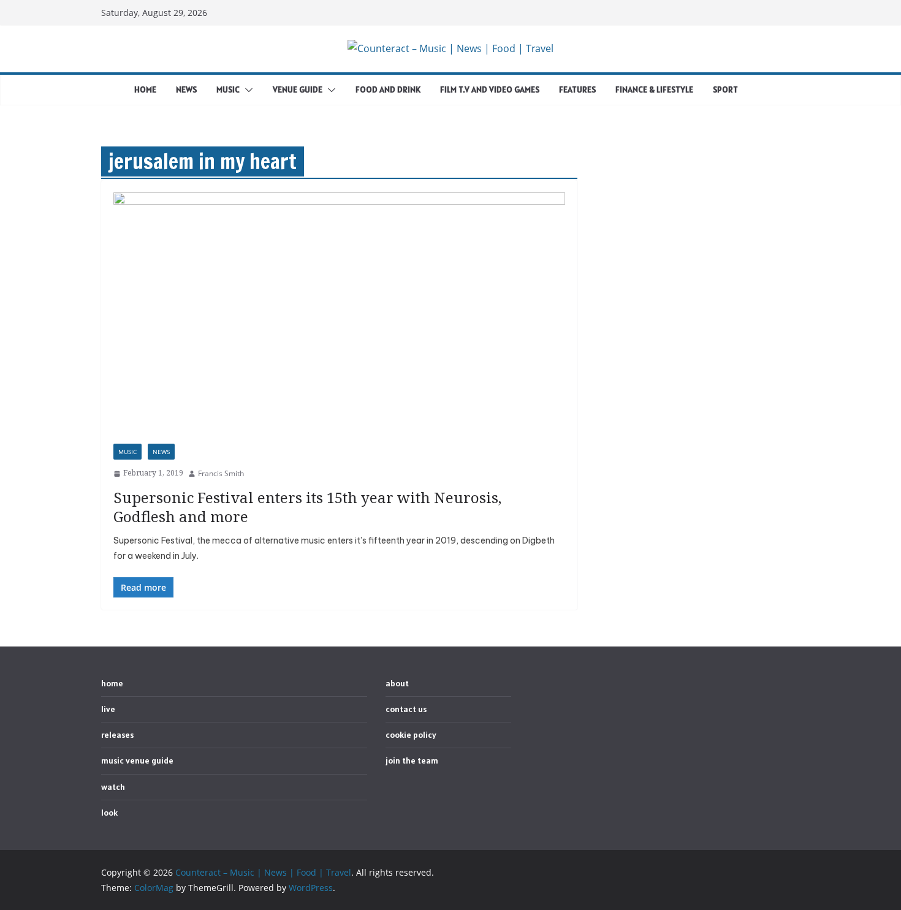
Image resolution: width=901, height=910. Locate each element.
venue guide (297, 89)
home (145, 89)
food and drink (387, 89)
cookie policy (411, 734)
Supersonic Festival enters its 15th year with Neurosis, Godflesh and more (307, 506)
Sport (725, 89)
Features (577, 89)
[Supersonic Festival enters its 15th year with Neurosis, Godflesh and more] (339, 318)
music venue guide (137, 760)
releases (117, 734)
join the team (412, 760)
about (397, 683)
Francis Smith (221, 473)
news (186, 89)
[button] (246, 90)
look (109, 812)
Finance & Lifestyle (654, 89)
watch (113, 786)
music (228, 89)
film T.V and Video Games (489, 89)
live (108, 709)
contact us (406, 709)
